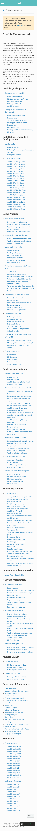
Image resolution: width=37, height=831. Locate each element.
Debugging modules (14, 513)
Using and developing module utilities (20, 551)
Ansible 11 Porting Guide (16, 169)
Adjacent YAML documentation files (19, 520)
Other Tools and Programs (16, 429)
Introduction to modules (15, 298)
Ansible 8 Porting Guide (15, 176)
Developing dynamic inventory (17, 539)
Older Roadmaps (13, 777)
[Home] (3, 10)
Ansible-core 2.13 (13, 803)
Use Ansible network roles (16, 597)
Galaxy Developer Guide (13, 673)
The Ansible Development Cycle (18, 448)
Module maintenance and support (19, 302)
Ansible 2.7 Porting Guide (16, 197)
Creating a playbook (14, 104)
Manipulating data (13, 262)
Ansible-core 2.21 (13, 784)
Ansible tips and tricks (12, 351)
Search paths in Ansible (15, 257)
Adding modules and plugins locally (19, 497)
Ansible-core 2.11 (13, 808)
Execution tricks (12, 362)
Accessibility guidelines (15, 481)
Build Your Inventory (14, 595)
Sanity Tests (9, 717)
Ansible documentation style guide (17, 471)
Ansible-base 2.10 (13, 810)
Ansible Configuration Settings (15, 698)
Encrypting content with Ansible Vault (20, 276)
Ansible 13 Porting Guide (16, 164)
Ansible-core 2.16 (13, 796)
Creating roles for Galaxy (16, 679)
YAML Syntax (9, 705)
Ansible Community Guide (14, 374)
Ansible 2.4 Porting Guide (16, 204)
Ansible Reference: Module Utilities (17, 724)
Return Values (9, 696)
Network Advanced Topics (14, 610)
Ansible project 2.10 (14, 775)
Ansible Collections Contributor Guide (18, 388)
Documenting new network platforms (20, 652)
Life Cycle (19, 25)
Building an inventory (14, 101)
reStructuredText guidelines (16, 477)
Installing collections (14, 317)
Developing (15, 542)
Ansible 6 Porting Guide (15, 181)
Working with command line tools (19, 241)
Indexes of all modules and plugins (17, 691)
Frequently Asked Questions (14, 719)
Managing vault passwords (16, 274)
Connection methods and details (18, 231)
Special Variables (10, 726)
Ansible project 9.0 (13, 758)
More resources (12, 484)
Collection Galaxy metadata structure (20, 563)
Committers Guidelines (15, 460)
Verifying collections (14, 326)
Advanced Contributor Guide (15, 456)
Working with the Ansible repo (17, 453)
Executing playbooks (14, 255)
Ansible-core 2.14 (13, 801)
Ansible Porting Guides (13, 158)
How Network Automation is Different (20, 590)
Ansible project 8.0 (13, 761)
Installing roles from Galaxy (16, 670)
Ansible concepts (13, 106)
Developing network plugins (17, 649)
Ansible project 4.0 (13, 770)
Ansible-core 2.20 (13, 787)
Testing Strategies (11, 715)
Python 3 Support (11, 707)
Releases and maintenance (14, 712)
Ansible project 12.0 (14, 751)
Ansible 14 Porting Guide (16, 162)
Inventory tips (12, 359)
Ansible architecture (14, 565)
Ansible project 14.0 (14, 747)
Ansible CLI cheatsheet (15, 243)
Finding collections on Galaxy (17, 665)
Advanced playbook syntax (16, 260)
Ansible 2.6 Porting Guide (16, 199)
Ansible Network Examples (16, 616)
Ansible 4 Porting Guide (15, 185)
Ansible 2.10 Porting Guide (16, 190)
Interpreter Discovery (12, 710)
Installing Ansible (13, 147)
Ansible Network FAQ (14, 638)
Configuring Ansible (14, 154)
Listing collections (13, 324)
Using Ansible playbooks (13, 247)
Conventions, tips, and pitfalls (17, 508)
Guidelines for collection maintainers (20, 413)
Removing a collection (14, 319)
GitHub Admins (12, 462)
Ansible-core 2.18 (13, 792)
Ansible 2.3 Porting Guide (16, 207)
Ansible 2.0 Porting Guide (16, 209)
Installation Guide (11, 144)
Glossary (8, 722)
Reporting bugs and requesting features (20, 441)
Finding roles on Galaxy (15, 667)
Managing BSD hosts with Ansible (19, 340)
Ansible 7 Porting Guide (15, 178)
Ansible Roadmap (11, 743)
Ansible (19, 3)
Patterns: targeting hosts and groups (19, 227)
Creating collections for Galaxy (18, 677)
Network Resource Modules (17, 614)
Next (30, 816)
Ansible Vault (11, 272)
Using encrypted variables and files (19, 279)
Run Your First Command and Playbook (20, 593)
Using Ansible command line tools (16, 235)
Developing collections (15, 556)
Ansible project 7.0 (13, 763)
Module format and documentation (19, 516)
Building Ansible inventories (14, 218)
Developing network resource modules (20, 647)
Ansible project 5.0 (13, 768)
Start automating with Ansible (17, 99)
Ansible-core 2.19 (13, 789)
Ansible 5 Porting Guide (15, 183)
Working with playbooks (15, 253)
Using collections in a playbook (18, 329)
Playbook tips (12, 357)
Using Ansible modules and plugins (17, 294)
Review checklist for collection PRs (19, 405)
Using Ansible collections (13, 313)
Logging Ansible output (13, 734)
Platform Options (13, 640)
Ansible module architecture (17, 544)
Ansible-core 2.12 (13, 806)
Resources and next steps (16, 607)
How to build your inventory (17, 222)
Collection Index (10, 689)
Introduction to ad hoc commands (19, 239)
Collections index (13, 331)
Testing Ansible (12, 530)
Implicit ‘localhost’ (13, 229)
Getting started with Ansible (14, 93)
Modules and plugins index (16, 310)
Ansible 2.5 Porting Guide (16, 202)
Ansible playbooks (13, 250)
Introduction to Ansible (15, 96)
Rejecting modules (13, 305)
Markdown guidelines (14, 479)
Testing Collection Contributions (18, 403)
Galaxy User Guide (11, 661)
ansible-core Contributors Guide (16, 437)
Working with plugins (14, 307)
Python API (11, 546)
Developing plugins (13, 537)
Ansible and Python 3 (14, 511)
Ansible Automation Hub (13, 731)
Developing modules (14, 501)
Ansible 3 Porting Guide (15, 188)
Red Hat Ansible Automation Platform (18, 729)
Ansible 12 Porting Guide (16, 166)
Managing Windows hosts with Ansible (20, 343)
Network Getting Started (13, 584)
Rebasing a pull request (15, 549)
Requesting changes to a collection (19, 396)
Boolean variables (13, 300)
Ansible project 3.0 (13, 773)
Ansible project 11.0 (14, 754)
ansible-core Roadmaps (13, 781)
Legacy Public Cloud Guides (14, 575)
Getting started (12, 377)
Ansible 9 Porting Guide (15, 173)
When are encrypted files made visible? (20, 286)
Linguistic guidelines (14, 474)
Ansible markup (12, 518)
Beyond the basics (13, 600)
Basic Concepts (12, 588)
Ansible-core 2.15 (13, 799)
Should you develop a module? (17, 499)
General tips (11, 355)
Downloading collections (15, 321)
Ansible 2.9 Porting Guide (16, 192)
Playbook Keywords (12, 693)
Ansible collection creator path (18, 554)
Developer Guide (11, 493)
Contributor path (13, 379)
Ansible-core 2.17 (13, 794)
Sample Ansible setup (14, 364)
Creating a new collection (16, 527)
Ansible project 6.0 (13, 765)
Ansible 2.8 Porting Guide (16, 195)
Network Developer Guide (14, 644)
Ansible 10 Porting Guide (16, 171)
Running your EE (13, 127)
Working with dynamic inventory (18, 224)
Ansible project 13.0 (14, 749)
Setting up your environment (17, 120)
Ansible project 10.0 (14, 756)
